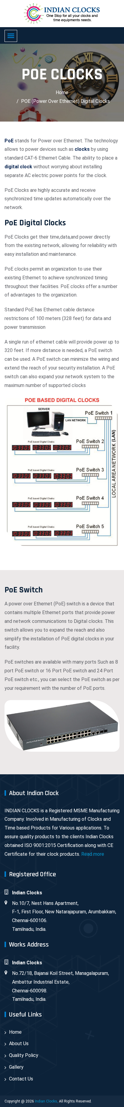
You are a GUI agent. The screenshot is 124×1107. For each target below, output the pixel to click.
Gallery (16, 1067)
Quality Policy (23, 1055)
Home (62, 92)
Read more (92, 854)
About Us (19, 1043)
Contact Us (21, 1079)
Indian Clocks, (46, 1101)
